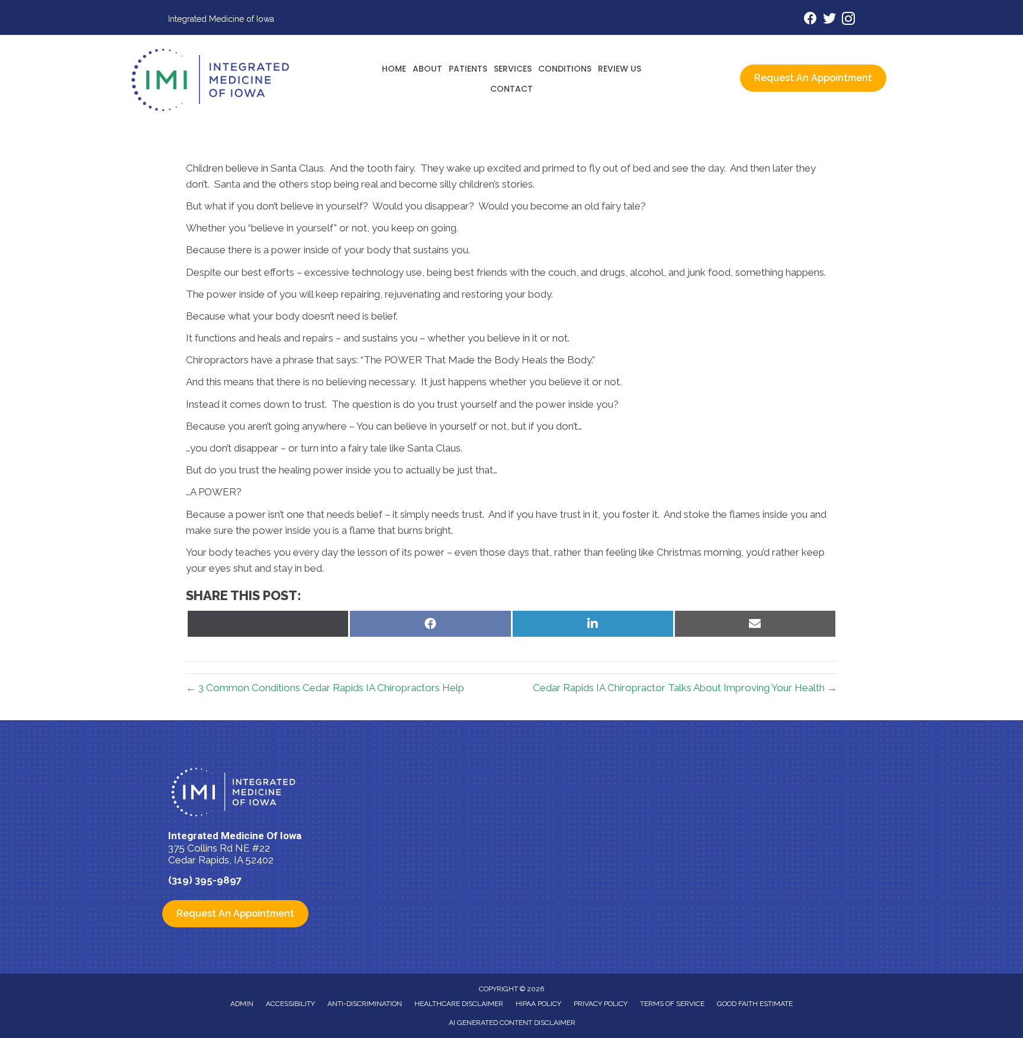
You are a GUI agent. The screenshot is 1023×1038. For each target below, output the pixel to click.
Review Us (619, 69)
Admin (241, 1004)
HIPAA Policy (538, 1004)
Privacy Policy (601, 1004)
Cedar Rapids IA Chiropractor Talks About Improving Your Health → (685, 688)
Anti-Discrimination (364, 1004)
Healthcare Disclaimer (458, 1004)
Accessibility (290, 1004)
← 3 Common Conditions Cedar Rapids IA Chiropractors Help (325, 688)
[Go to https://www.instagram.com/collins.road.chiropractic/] (848, 20)
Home (394, 69)
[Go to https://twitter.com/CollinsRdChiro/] (829, 20)
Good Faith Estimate (755, 1004)
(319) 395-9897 (205, 880)
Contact (511, 89)
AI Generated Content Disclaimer (512, 1022)
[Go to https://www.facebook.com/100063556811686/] (810, 20)
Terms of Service (672, 1004)
